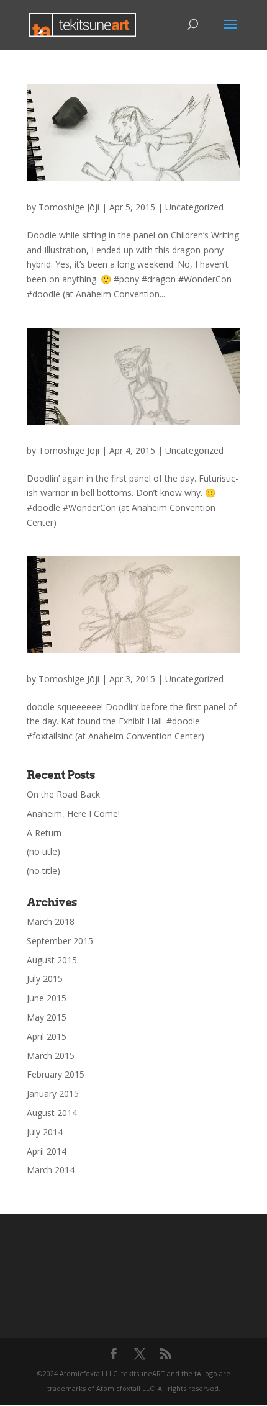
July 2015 (45, 979)
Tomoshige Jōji (68, 207)
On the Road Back (63, 794)
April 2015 (46, 1036)
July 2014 (45, 1132)
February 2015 (55, 1074)
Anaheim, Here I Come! (73, 813)
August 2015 (52, 960)
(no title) (43, 851)
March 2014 (51, 1170)
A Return (44, 833)
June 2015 (46, 998)
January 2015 (53, 1093)
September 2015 (60, 941)
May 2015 (46, 1017)
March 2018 (51, 921)
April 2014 (46, 1151)
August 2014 (52, 1113)
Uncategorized (194, 207)
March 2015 (51, 1055)
